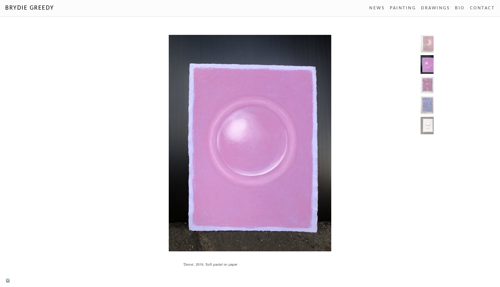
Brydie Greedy (29, 8)
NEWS (377, 8)
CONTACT (482, 8)
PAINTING (403, 8)
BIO (460, 8)
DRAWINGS (435, 8)
